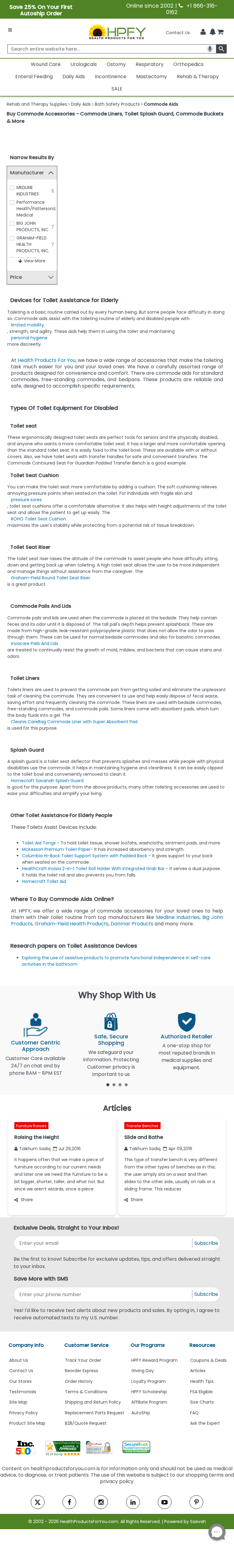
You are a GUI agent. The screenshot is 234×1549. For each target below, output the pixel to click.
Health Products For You (47, 360)
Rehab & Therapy (198, 76)
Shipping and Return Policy (93, 1402)
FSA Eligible (201, 1392)
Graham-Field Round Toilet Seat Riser (50, 578)
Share (27, 1200)
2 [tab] (114, 1084)
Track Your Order (83, 1360)
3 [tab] (120, 1084)
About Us (18, 1360)
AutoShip (140, 1413)
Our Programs (148, 1345)
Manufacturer (27, 172)
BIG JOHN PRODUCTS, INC (32, 226)
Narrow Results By (32, 157)
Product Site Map (27, 1423)
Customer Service (86, 1345)
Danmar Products (132, 923)
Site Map (18, 1402)
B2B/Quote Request (86, 1423)
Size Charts (202, 1402)
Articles (198, 1371)
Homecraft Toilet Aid (44, 881)
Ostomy (116, 64)
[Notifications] (212, 32)
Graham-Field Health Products (71, 923)
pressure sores (26, 500)
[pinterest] (196, 1502)
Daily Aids (73, 76)
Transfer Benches (142, 1125)
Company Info (26, 1345)
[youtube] (165, 1502)
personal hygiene (29, 338)
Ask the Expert (205, 1423)
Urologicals (83, 64)
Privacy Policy (23, 1413)
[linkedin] (133, 1502)
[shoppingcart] (220, 33)
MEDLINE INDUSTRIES (27, 190)
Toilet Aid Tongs (39, 843)
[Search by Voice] (210, 49)
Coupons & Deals (208, 1360)
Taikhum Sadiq (35, 1149)
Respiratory (150, 64)
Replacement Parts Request (94, 1413)
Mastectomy (151, 76)
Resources (202, 1345)
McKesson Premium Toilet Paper (56, 849)
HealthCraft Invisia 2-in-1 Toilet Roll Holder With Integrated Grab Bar (93, 869)
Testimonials (22, 1392)
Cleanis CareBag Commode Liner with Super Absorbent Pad (74, 722)
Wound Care (46, 64)
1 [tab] (108, 1084)
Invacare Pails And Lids (34, 643)
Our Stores (20, 1381)
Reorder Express (81, 1371)
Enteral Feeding (34, 76)
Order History (79, 1381)
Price (16, 277)
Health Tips (202, 1381)
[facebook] (69, 1502)
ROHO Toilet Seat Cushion (38, 519)
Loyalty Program (148, 1381)
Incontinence (110, 76)
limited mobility (27, 325)
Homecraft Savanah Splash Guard (47, 781)
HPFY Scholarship (149, 1392)
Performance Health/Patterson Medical (34, 208)
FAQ (194, 1413)
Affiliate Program (149, 1402)
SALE (117, 88)
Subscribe (206, 1243)
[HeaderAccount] (203, 32)
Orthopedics (188, 64)
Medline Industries (178, 917)
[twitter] (37, 1502)
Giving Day (142, 1371)
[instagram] (101, 1502)
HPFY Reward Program (154, 1360)
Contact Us (178, 33)
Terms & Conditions (86, 1392)
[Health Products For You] (117, 31)
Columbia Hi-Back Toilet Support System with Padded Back (84, 856)
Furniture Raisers (31, 1125)
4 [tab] (126, 1084)
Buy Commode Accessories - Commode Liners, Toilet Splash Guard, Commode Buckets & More (115, 117)
